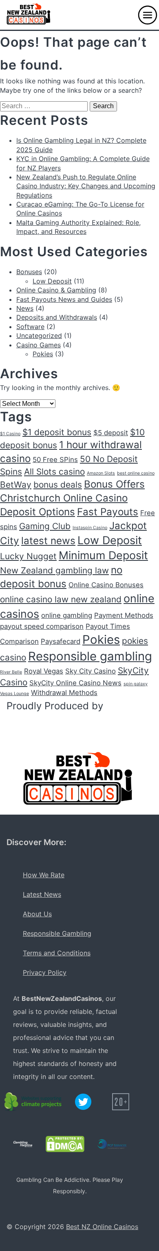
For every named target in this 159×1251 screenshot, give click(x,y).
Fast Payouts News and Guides (64, 299)
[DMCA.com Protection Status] (65, 1144)
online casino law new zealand (60, 599)
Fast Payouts (107, 512)
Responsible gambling (90, 656)
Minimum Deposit (103, 555)
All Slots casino (54, 471)
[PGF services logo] (111, 1144)
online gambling (66, 615)
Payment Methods (123, 615)
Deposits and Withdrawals (56, 317)
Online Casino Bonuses (106, 585)
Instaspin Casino (90, 527)
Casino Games (38, 345)
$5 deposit (110, 433)
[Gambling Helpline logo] (23, 1144)
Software (30, 327)
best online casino (136, 473)
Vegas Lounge (14, 693)
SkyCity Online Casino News (75, 683)
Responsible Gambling (57, 933)
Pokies (43, 354)
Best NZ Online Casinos (102, 1227)
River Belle (11, 672)
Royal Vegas (43, 671)
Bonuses (29, 272)
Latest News (42, 894)
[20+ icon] (120, 1102)
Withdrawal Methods (64, 693)
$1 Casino (10, 433)
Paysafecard (60, 641)
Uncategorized (39, 335)
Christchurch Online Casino (64, 498)
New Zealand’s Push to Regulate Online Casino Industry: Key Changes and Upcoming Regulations (85, 186)
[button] (147, 15)
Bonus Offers (114, 484)
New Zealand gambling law (54, 570)
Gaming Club (45, 526)
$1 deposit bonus (56, 432)
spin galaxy (136, 684)
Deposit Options (37, 512)
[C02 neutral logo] (33, 1102)
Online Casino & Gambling (56, 290)
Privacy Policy (44, 972)
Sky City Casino (90, 671)
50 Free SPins (55, 460)
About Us (37, 914)
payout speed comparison (42, 626)
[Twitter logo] (83, 1102)
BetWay (15, 484)
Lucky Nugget (28, 556)
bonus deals (57, 484)
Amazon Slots (101, 473)
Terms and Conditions (57, 953)
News (24, 308)
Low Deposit (52, 281)
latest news (48, 541)
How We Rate (43, 875)
